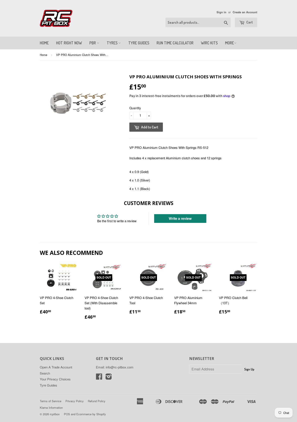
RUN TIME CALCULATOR (175, 42)
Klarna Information (51, 407)
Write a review (180, 218)
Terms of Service (50, 401)
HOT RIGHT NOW (69, 42)
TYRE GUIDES (138, 42)
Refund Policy (96, 401)
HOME (44, 42)
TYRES (112, 42)
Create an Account (245, 12)
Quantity (135, 108)
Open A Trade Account (56, 367)
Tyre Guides (48, 385)
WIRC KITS (209, 42)
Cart (249, 22)
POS (67, 414)
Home (43, 55)
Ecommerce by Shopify (91, 414)
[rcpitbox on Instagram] (108, 377)
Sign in (221, 12)
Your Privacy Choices (55, 379)
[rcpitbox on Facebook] (99, 377)
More (229, 42)
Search (45, 373)
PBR (93, 42)
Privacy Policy (74, 401)
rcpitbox (55, 414)
